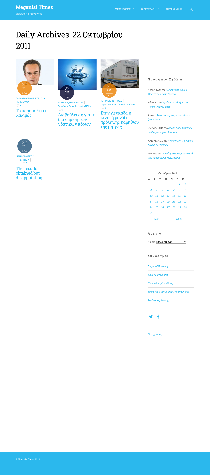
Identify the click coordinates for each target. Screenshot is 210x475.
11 (156, 195)
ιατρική (104, 104)
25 (156, 207)
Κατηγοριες (124, 9)
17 (150, 201)
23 (185, 201)
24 (150, 207)
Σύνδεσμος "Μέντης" (159, 300)
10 (150, 195)
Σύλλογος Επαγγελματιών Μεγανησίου (168, 291)
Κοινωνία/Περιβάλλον (70, 102)
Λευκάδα (73, 106)
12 (162, 195)
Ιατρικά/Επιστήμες (111, 100)
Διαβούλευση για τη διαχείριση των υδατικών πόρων (76, 119)
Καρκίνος (112, 104)
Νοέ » (179, 218)
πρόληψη (131, 104)
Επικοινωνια (175, 9)
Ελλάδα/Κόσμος (25, 98)
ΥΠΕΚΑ (87, 106)
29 (179, 207)
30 (185, 207)
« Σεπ (156, 218)
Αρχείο (151, 241)
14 (173, 195)
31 (150, 212)
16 (185, 195)
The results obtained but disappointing (29, 173)
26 (162, 207)
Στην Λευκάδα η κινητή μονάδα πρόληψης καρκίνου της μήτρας (120, 119)
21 (173, 201)
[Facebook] (158, 316)
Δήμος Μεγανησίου (158, 274)
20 (167, 201)
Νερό (80, 106)
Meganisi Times (26, 459)
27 (167, 207)
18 (156, 201)
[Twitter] (151, 316)
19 (162, 201)
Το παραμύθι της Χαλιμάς (31, 113)
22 (179, 201)
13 (167, 195)
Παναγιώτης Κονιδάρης (160, 283)
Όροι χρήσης (155, 334)
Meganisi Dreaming (158, 266)
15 (179, 195)
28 (173, 207)
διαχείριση (63, 106)
